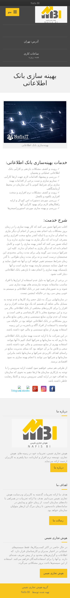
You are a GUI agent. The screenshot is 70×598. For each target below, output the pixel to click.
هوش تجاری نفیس (53, 573)
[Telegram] (18, 389)
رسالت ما (58, 520)
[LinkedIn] (26, 389)
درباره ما (58, 467)
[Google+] (35, 389)
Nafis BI (25, 592)
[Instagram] (44, 389)
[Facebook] (52, 389)
